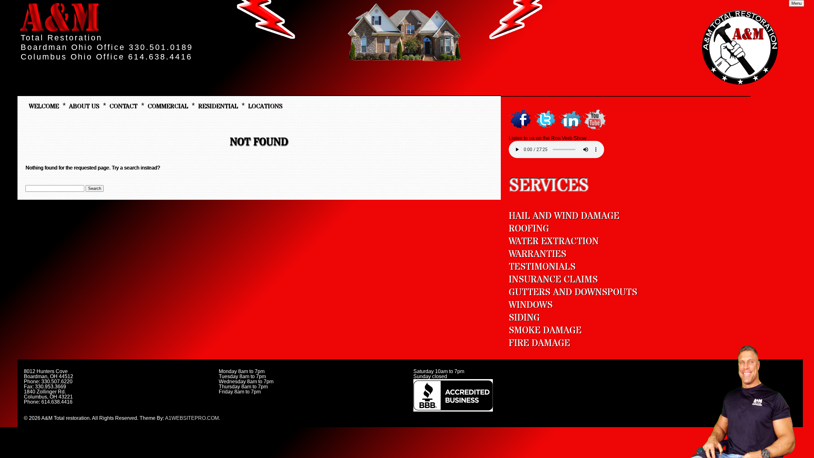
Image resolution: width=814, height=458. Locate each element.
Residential (218, 106)
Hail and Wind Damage (564, 216)
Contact (123, 106)
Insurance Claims (553, 279)
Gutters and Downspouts (573, 292)
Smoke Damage (545, 330)
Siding (524, 317)
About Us (84, 106)
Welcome (44, 106)
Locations (265, 106)
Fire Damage (539, 343)
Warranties (537, 254)
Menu (796, 3)
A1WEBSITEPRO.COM (192, 418)
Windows (531, 305)
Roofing (529, 228)
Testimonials (542, 267)
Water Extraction (554, 241)
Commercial (168, 106)
